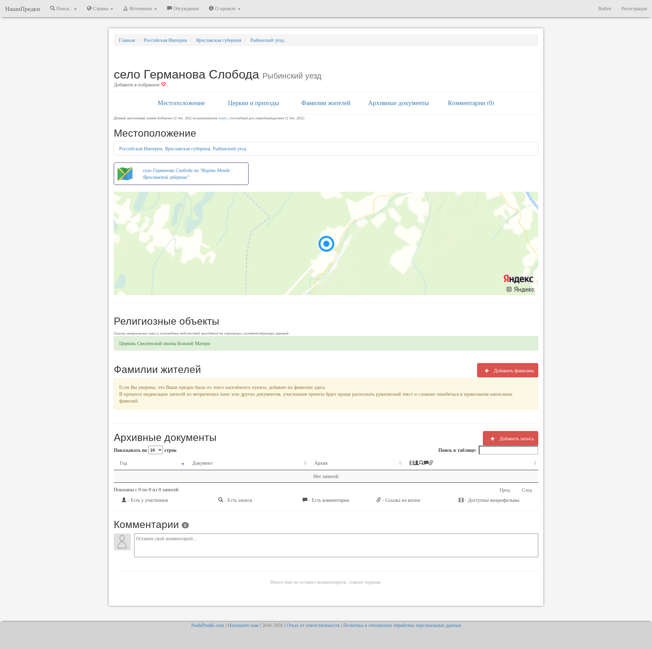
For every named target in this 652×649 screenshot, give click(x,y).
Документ (202, 463)
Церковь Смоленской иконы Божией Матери (164, 343)
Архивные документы (398, 102)
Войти (604, 8)
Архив (321, 463)
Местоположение (181, 102)
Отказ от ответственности (313, 625)
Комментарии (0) (471, 102)
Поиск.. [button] (64, 8)
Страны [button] (101, 8)
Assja (222, 118)
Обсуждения (185, 8)
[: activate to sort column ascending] (470, 463)
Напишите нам (243, 625)
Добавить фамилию (513, 370)
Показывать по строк (145, 450)
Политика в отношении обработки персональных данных (402, 625)
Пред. (505, 489)
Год (123, 463)
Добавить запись (516, 438)
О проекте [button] (225, 8)
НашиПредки (22, 8)
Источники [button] (140, 8)
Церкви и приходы (253, 102)
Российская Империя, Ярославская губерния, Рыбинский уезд (182, 148)
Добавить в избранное (137, 84)
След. (527, 489)
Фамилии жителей (325, 102)
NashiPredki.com (207, 625)
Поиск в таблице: (457, 450)
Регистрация (634, 8)
